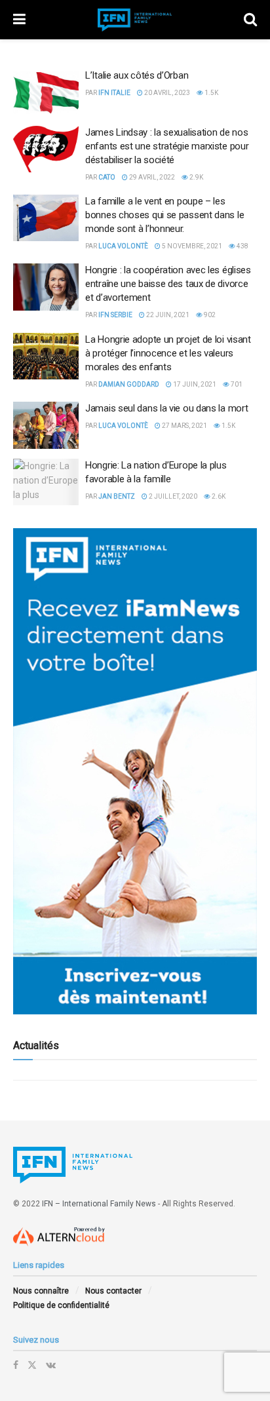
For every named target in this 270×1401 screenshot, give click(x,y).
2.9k (195, 177)
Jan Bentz (116, 496)
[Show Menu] (19, 19)
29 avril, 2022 (151, 177)
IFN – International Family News (99, 1203)
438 (241, 246)
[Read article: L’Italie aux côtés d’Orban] (46, 92)
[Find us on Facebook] (15, 1365)
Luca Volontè (123, 246)
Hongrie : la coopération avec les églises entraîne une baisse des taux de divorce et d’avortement (168, 283)
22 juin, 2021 (167, 314)
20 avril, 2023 (166, 92)
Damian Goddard (128, 384)
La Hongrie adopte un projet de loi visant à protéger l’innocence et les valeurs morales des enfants (168, 353)
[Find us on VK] (51, 1365)
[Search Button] (250, 19)
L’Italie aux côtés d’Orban (136, 75)
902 (209, 314)
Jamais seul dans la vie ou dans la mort (166, 408)
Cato (106, 177)
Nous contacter (113, 1290)
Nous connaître (41, 1290)
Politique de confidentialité (61, 1305)
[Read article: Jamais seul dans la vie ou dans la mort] (46, 425)
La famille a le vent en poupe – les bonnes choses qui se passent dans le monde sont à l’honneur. (164, 215)
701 (235, 384)
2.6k (217, 496)
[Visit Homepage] (135, 20)
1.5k (210, 92)
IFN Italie (114, 92)
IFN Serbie (115, 314)
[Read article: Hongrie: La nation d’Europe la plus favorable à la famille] (46, 482)
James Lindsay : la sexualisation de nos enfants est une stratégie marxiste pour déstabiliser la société (166, 146)
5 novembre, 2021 (191, 246)
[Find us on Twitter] (32, 1365)
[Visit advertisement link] (135, 771)
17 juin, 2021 (194, 384)
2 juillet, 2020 (172, 496)
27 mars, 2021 (184, 425)
